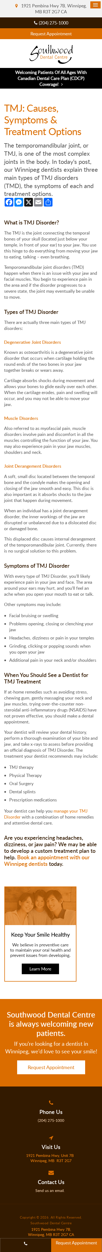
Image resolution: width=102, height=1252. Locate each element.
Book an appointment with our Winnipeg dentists (46, 860)
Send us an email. (51, 1190)
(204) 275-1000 (53, 23)
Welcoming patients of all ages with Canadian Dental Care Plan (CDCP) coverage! (51, 78)
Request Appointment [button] (51, 34)
